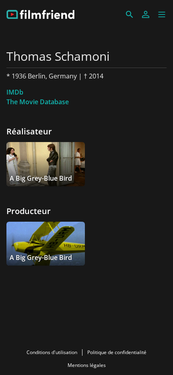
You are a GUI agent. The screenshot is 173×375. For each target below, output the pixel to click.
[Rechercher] (130, 14)
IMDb (14, 92)
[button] (162, 14)
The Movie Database (37, 101)
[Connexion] (146, 14)
